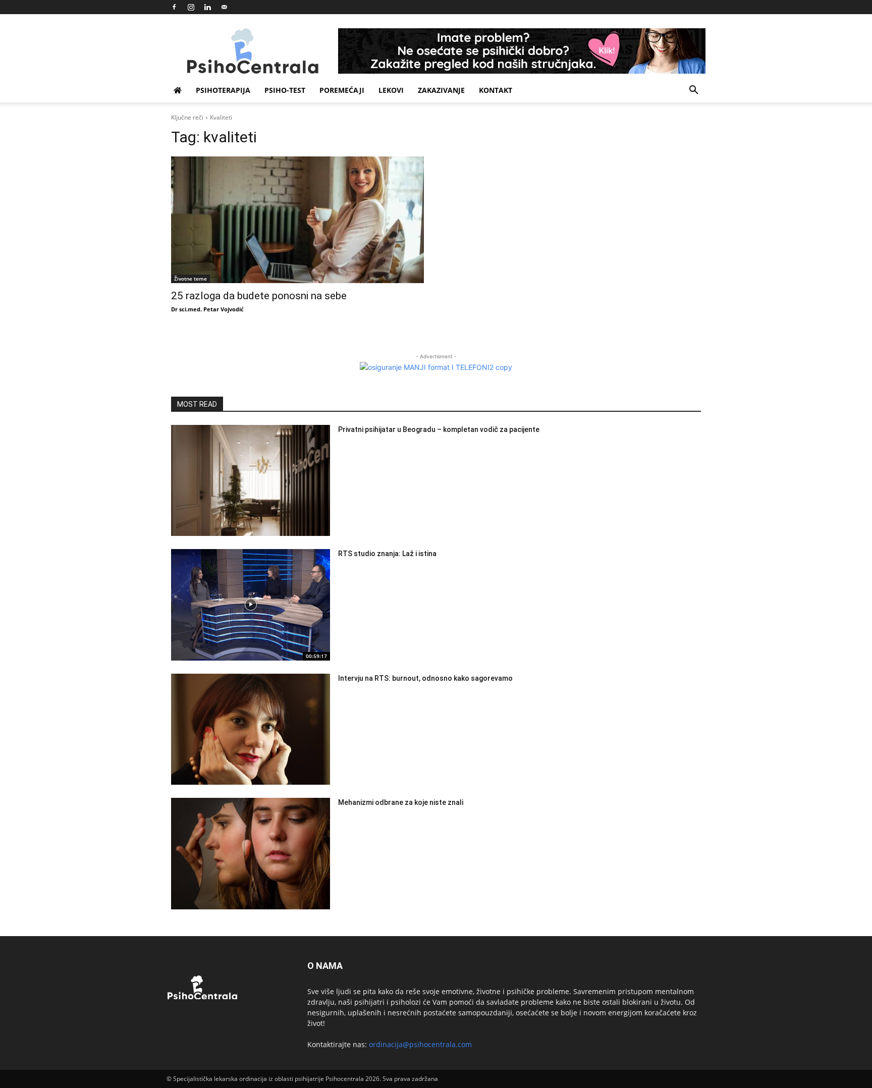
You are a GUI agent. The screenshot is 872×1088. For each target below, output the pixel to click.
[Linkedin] (207, 7)
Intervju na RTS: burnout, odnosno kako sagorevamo (425, 678)
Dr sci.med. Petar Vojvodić (207, 309)
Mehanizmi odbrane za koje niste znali (400, 802)
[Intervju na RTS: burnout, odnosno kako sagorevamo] (250, 729)
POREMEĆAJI (341, 90)
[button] (693, 91)
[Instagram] (190, 7)
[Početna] (178, 90)
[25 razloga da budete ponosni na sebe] (297, 219)
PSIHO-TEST (284, 90)
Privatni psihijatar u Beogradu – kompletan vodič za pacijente (438, 429)
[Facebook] (174, 7)
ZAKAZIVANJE (441, 90)
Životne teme (190, 278)
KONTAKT (495, 90)
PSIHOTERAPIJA (223, 90)
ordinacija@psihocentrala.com (420, 1044)
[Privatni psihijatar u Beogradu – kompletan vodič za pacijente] (250, 480)
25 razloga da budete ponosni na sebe (259, 296)
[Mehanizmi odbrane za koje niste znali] (250, 853)
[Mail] (224, 7)
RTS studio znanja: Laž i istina (387, 554)
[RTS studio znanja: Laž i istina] (250, 605)
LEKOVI (391, 90)
